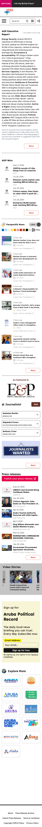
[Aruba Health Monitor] (31, 695)
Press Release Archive (24, 813)
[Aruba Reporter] (31, 709)
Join (36, 404)
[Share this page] (38, 21)
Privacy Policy (32, 823)
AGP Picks (5, 4)
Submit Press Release (11, 818)
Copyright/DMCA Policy (14, 823)
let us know (33, 134)
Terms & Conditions (31, 818)
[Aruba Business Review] (11, 681)
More (31, 146)
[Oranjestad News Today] (11, 737)
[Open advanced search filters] (32, 21)
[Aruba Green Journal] (11, 695)
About (10, 813)
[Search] (27, 21)
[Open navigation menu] (4, 21)
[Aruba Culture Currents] (31, 681)
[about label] (14, 245)
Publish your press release (18, 478)
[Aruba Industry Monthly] (11, 709)
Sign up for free (21, 650)
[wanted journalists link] (21, 391)
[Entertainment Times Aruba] (31, 723)
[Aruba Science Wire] (11, 723)
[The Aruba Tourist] (11, 751)
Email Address (12, 640)
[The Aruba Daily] (31, 737)
